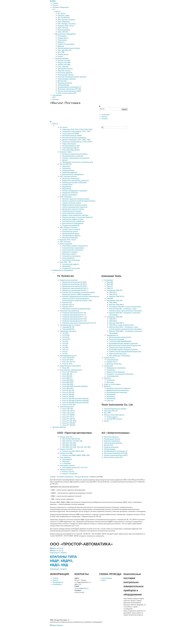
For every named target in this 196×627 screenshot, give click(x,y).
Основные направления (65, 477)
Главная (53, 477)
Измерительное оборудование (63, 270)
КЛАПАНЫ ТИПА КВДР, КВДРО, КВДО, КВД (63, 560)
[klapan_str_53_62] (56, 550)
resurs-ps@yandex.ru (82, 588)
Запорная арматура (59, 427)
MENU (53, 1)
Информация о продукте (58, 552)
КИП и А (55, 124)
